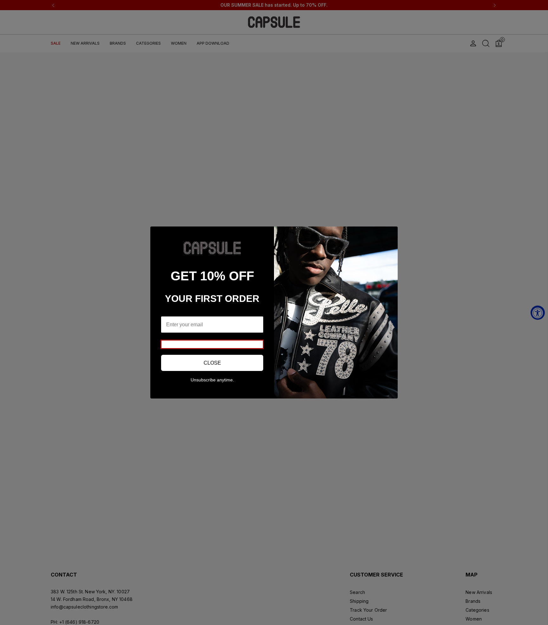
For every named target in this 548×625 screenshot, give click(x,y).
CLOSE (212, 363)
